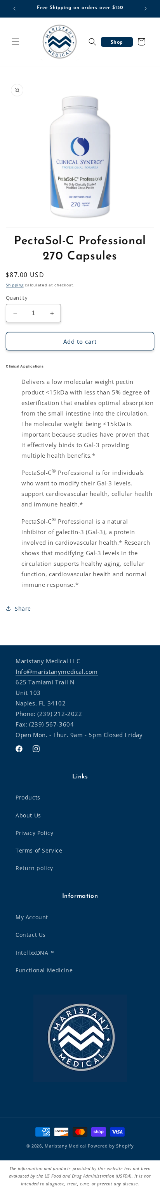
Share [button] (23, 608)
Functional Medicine (44, 970)
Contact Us (31, 934)
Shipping (15, 285)
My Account (32, 917)
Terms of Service (39, 850)
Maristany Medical (65, 1146)
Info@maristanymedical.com (57, 671)
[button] (15, 41)
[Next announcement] (145, 8)
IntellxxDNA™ (35, 952)
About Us (28, 815)
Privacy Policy (34, 833)
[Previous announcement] (14, 8)
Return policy (34, 868)
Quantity (17, 297)
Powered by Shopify (111, 1146)
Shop (117, 42)
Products (28, 797)
